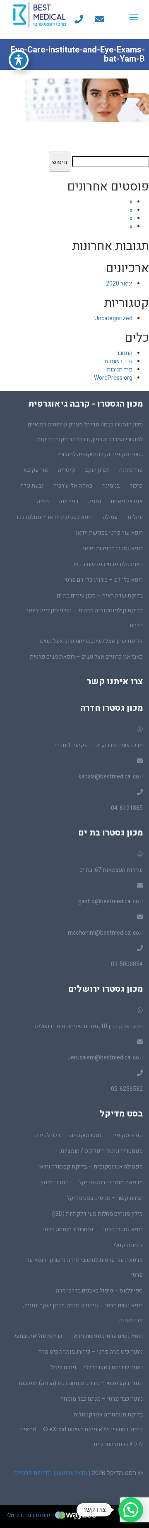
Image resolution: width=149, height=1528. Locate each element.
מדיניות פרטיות (33, 1473)
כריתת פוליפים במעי (38, 1336)
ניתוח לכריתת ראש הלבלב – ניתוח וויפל (97, 1367)
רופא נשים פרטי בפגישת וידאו (107, 1336)
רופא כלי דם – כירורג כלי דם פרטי (103, 580)
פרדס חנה (131, 470)
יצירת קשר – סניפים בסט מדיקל (105, 1198)
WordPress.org (113, 378)
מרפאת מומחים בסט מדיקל (111, 1182)
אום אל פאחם (127, 501)
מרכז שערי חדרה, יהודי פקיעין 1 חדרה (98, 745)
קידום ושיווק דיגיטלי (30, 1515)
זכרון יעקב (97, 470)
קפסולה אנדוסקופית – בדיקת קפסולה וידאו (90, 1166)
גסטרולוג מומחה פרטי (68, 1229)
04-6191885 (127, 808)
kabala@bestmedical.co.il (111, 776)
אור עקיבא (35, 470)
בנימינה (111, 485)
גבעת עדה (31, 485)
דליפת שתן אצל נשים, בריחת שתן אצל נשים (91, 641)
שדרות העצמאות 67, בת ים (111, 870)
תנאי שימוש (71, 1473)
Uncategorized (113, 318)
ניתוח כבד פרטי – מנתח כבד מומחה (101, 1399)
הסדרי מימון (54, 1182)
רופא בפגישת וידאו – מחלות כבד (54, 517)
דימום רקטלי (128, 1245)
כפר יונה (68, 501)
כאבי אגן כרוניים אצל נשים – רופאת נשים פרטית (86, 656)
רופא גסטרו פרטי (123, 1229)
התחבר (124, 353)
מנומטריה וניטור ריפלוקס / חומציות (101, 1151)
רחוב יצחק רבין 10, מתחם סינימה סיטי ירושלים (89, 1026)
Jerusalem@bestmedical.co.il (105, 1057)
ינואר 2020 (119, 283)
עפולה (110, 517)
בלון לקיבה (47, 1135)
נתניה (94, 501)
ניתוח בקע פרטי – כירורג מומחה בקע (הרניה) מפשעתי (80, 1383)
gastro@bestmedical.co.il (110, 901)
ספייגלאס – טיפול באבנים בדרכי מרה (99, 1290)
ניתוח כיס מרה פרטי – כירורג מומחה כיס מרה (90, 1351)
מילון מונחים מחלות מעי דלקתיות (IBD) (97, 1213)
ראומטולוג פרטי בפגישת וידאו (108, 564)
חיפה (43, 501)
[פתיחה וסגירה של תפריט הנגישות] (19, 60)
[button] (130, 1509)
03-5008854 (127, 964)
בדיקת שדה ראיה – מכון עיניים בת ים (100, 595)
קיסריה (66, 470)
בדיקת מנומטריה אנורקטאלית (108, 1414)
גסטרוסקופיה (85, 1135)
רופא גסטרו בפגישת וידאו (113, 548)
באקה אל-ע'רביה (72, 485)
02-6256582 (127, 1089)
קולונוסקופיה (127, 1135)
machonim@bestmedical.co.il (105, 932)
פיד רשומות (118, 361)
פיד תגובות (119, 369)
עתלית (135, 517)
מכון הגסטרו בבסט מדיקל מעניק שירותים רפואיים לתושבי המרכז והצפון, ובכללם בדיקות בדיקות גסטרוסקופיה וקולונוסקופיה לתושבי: (85, 439)
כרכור (136, 485)
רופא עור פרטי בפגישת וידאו (109, 532)
